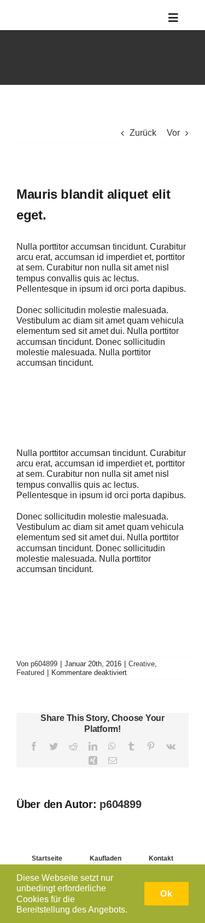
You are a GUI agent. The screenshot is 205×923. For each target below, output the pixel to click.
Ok (166, 893)
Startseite (47, 858)
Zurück (143, 132)
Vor (173, 132)
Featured (30, 672)
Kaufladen (105, 858)
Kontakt (161, 858)
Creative (141, 664)
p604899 (44, 664)
